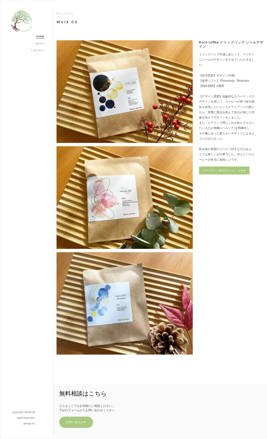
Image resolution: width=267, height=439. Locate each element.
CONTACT (37, 50)
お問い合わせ (74, 422)
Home (40, 36)
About (39, 43)
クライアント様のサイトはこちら (223, 170)
